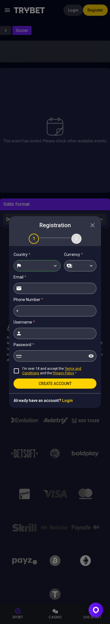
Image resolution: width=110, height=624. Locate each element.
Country (22, 254)
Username (24, 322)
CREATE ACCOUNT (55, 383)
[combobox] (37, 266)
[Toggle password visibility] (91, 356)
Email (20, 277)
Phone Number (28, 299)
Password (24, 344)
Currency (73, 254)
